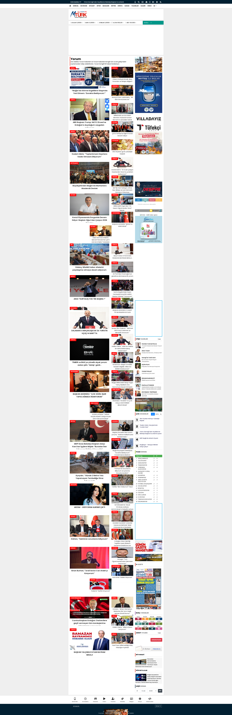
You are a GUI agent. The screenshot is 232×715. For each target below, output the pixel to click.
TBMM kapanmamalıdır (148, 380)
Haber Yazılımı (129, 713)
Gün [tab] (153, 414)
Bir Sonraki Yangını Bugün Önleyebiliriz (149, 360)
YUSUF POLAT (147, 371)
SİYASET (92, 6)
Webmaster (149, 702)
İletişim (132, 702)
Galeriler (95, 702)
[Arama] (138, 1)
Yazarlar (113, 702)
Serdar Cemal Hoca (149, 344)
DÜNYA (120, 6)
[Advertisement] (129, 14)
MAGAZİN (106, 6)
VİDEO (149, 6)
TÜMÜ (159, 339)
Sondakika (85, 702)
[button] (155, 6)
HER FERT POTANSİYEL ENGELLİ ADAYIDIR (150, 395)
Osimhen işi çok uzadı (148, 373)
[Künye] (157, 1)
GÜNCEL (75, 6)
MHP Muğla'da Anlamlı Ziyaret (147, 439)
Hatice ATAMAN (148, 385)
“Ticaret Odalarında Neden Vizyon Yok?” (152, 347)
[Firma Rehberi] (146, 1)
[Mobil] (135, 1)
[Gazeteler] (153, 1)
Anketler (122, 702)
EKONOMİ (83, 6)
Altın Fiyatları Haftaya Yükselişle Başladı (148, 420)
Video (104, 702)
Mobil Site (75, 702)
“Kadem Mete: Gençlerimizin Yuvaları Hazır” (147, 426)
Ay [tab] (160, 414)
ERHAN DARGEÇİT (148, 378)
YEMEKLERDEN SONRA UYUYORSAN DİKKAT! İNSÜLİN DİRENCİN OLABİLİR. (151, 388)
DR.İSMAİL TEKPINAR (149, 392)
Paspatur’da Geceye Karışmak (151, 366)
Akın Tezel (146, 351)
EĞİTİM (113, 6)
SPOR (99, 6)
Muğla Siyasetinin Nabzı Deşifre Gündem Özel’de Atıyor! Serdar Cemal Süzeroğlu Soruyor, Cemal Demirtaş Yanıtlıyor (148, 678)
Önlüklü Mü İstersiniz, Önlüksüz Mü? (152, 353)
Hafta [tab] (157, 414)
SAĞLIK (127, 6)
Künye (140, 702)
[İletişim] (142, 1)
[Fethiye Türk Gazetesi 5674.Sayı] (148, 589)
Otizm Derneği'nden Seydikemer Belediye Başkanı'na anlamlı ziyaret (149, 433)
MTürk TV (158, 706)
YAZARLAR (135, 6)
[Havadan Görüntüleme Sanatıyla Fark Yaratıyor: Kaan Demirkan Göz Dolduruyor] (140, 661)
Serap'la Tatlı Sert (149, 358)
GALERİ (143, 6)
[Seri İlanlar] (149, 1)
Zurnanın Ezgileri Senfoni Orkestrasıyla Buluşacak (100, 2)
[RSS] (160, 1)
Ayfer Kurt (146, 364)
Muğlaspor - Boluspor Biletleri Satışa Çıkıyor (147, 446)
